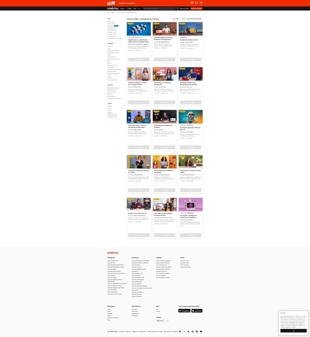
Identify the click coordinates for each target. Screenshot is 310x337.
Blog (108, 319)
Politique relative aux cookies (155, 331)
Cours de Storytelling (137, 292)
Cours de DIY (135, 271)
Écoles (109, 315)
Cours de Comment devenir (114, 294)
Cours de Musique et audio (114, 285)
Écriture (109, 63)
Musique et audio (111, 71)
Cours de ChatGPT (161, 275)
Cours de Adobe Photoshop (163, 260)
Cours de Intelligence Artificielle (115, 287)
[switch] (177, 19)
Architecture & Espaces (113, 59)
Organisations (135, 313)
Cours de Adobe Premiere (163, 277)
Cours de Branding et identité (139, 286)
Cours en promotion (185, 267)
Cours (122, 8)
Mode (108, 61)
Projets (129, 8)
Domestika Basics (112, 30)
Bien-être (109, 77)
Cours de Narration (137, 294)
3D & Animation (111, 57)
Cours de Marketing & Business (115, 265)
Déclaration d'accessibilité (171, 331)
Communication (111, 96)
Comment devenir (112, 80)
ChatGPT (109, 106)
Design (109, 54)
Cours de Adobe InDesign (162, 273)
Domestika (134, 309)
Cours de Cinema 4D (161, 271)
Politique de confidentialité (139, 331)
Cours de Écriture (111, 277)
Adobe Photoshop (112, 117)
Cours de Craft (111, 262)
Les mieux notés (111, 34)
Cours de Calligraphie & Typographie (117, 283)
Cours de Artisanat (136, 267)
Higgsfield (110, 112)
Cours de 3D (135, 290)
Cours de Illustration (112, 260)
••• (139, 8)
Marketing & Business (113, 50)
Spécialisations (111, 28)
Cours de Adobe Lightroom (163, 269)
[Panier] (177, 8)
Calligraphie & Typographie (114, 69)
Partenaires (135, 311)
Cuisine (109, 75)
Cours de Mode (111, 275)
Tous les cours (111, 21)
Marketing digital (111, 90)
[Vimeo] (196, 331)
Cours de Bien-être (112, 292)
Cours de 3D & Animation (114, 271)
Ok (293, 330)
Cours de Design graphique (139, 269)
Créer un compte (196, 8)
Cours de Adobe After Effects (163, 267)
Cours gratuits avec (112, 38)
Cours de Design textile (138, 277)
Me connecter (184, 8)
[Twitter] (188, 331)
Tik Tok (109, 110)
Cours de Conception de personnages (142, 288)
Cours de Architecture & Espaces (116, 273)
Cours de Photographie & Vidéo (115, 267)
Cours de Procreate (161, 265)
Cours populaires (111, 36)
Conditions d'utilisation (125, 331)
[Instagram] (184, 331)
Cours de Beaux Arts (137, 273)
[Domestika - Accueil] (113, 8)
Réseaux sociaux (111, 92)
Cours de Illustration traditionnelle (140, 260)
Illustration (110, 46)
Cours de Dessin (136, 265)
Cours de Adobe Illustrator (163, 262)
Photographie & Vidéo (113, 52)
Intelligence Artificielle (113, 73)
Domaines (135, 257)
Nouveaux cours (111, 32)
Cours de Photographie (138, 279)
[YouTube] (201, 331)
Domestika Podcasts (112, 317)
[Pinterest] (192, 331)
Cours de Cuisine (111, 289)
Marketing (110, 94)
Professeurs (135, 315)
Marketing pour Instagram (114, 98)
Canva (109, 108)
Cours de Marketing (137, 281)
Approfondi (112, 25)
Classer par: (191, 18)
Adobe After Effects (112, 115)
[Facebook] (180, 331)
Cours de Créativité (137, 296)
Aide (157, 309)
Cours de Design (111, 269)
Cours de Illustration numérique (140, 262)
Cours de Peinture (136, 284)
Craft (108, 48)
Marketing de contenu (113, 88)
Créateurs (110, 313)
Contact (158, 311)
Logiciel (158, 257)
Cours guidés (110, 23)
